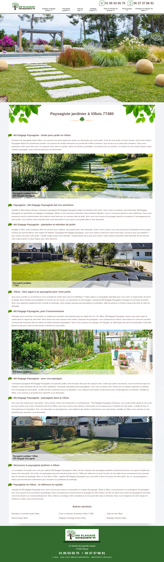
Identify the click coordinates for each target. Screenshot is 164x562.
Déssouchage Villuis (20, 518)
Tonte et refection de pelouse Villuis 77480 (76, 514)
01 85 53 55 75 (115, 3)
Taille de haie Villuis (114, 514)
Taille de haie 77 (80, 9)
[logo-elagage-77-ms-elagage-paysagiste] (24, 7)
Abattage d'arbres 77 (93, 9)
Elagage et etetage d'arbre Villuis (72, 518)
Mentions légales (102, 557)
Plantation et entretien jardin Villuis (25, 514)
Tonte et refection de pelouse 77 (111, 9)
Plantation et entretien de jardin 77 (144, 9)
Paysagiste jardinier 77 (66, 9)
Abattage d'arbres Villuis (116, 518)
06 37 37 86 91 (144, 3)
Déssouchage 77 (127, 9)
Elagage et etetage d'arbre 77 (48, 9)
